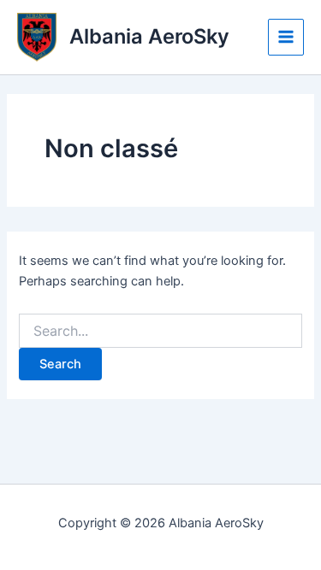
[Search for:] (160, 331)
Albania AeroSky (149, 36)
